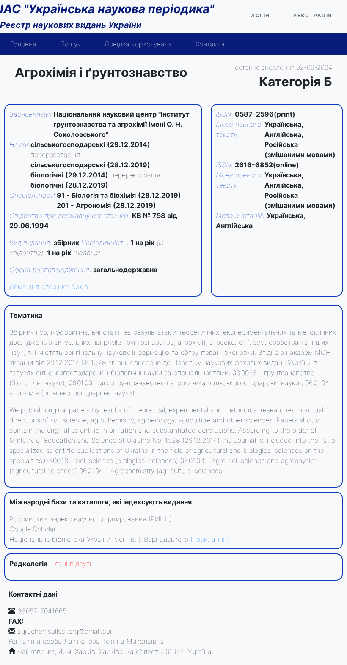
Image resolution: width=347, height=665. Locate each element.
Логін (260, 15)
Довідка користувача (138, 44)
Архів (79, 286)
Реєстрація (312, 15)
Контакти (210, 44)
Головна (23, 44)
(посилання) (209, 539)
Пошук (70, 44)
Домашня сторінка (39, 286)
